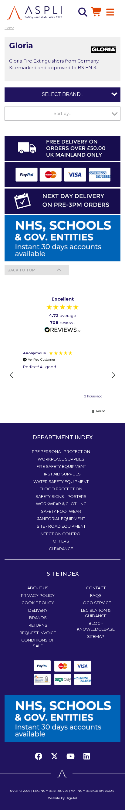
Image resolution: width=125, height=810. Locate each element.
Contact (96, 587)
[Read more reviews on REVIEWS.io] (62, 330)
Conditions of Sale (38, 643)
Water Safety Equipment (61, 481)
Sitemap (95, 636)
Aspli (17, 791)
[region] (62, 375)
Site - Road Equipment (61, 526)
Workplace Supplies (61, 459)
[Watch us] (70, 756)
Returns (38, 625)
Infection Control (61, 533)
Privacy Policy (38, 595)
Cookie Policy (38, 602)
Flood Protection (61, 488)
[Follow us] (54, 756)
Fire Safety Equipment (61, 466)
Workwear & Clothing (61, 503)
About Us (38, 587)
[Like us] (40, 756)
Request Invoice (37, 632)
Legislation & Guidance (95, 613)
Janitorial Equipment (61, 518)
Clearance (61, 548)
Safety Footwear (61, 511)
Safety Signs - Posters (60, 496)
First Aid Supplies (61, 473)
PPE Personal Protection (61, 451)
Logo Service (96, 602)
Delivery (38, 610)
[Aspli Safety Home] (34, 12)
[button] (12, 375)
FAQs (96, 595)
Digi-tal (71, 798)
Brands (38, 617)
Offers (61, 541)
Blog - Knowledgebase (96, 626)
